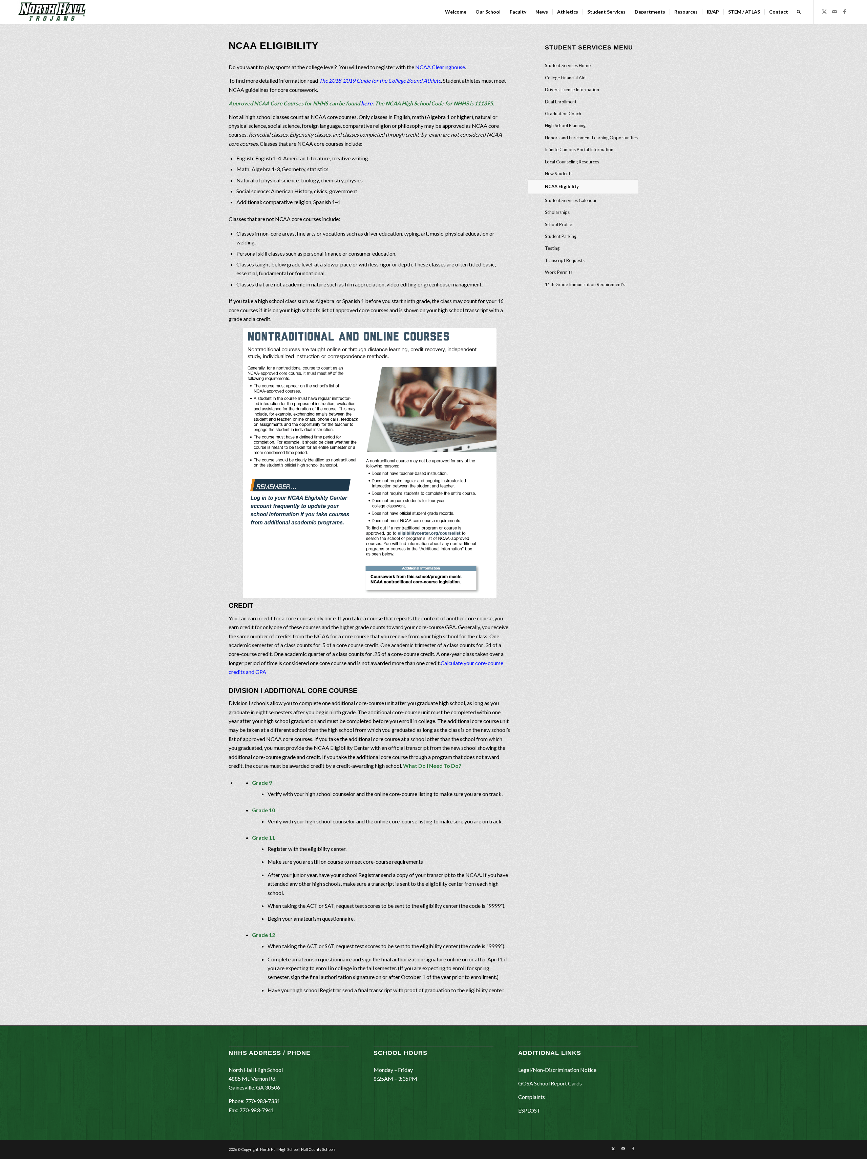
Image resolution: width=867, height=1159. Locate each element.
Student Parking (560, 236)
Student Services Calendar (571, 200)
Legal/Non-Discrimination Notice (557, 1069)
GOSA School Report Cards (550, 1083)
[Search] (798, 12)
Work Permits (558, 272)
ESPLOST (529, 1110)
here (367, 103)
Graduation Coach (563, 113)
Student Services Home (568, 65)
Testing (552, 248)
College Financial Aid (565, 77)
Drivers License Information (572, 89)
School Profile (558, 224)
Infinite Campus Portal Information (579, 149)
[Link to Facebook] (845, 11)
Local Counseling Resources (572, 161)
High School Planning (565, 125)
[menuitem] (456, 12)
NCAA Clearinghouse (440, 67)
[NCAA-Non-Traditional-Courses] (369, 463)
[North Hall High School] (51, 12)
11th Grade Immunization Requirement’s (585, 284)
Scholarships (557, 212)
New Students (558, 173)
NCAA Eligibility (562, 186)
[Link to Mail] (834, 11)
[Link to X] (824, 11)
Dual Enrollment (560, 101)
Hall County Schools (318, 1149)
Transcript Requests (565, 260)
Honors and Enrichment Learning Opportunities (591, 137)
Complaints (531, 1097)
